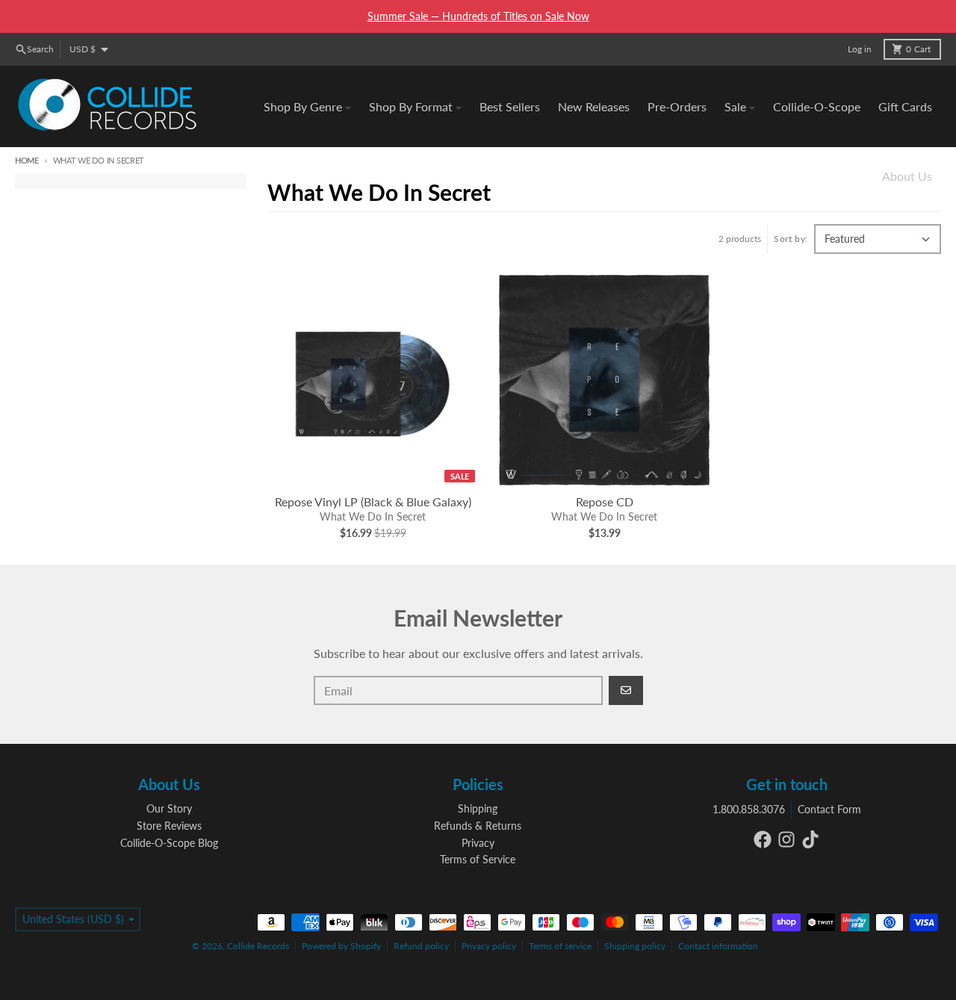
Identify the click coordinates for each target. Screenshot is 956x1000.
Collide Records (258, 945)
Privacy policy (489, 945)
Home (27, 160)
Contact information (718, 945)
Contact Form (829, 809)
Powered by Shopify (341, 945)
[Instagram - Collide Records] (786, 839)
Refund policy (421, 945)
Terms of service (560, 945)
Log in (860, 49)
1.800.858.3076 (749, 809)
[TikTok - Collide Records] (810, 839)
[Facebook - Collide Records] (763, 839)
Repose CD (604, 501)
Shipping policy (634, 945)
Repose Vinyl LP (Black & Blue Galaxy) (373, 501)
